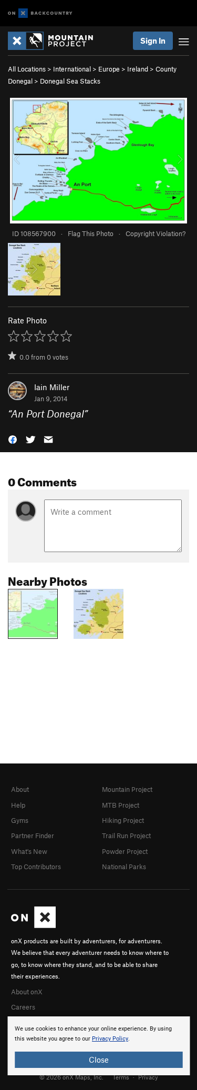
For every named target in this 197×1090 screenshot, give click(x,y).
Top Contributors (36, 866)
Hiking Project (123, 820)
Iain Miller (51, 387)
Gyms (19, 820)
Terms (120, 1077)
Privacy (148, 1077)
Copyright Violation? (155, 233)
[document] (98, 1046)
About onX (27, 991)
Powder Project (125, 851)
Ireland (137, 69)
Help (18, 805)
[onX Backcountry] (40, 13)
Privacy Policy (110, 1038)
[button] (12, 439)
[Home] (55, 41)
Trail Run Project (126, 835)
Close (99, 1059)
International (72, 69)
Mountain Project (127, 789)
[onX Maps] (33, 925)
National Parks (124, 866)
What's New (29, 851)
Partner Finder (32, 835)
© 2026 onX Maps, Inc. (71, 1077)
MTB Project (120, 805)
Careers (23, 1007)
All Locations (27, 69)
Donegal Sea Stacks (70, 81)
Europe (109, 69)
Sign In (152, 40)
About (20, 789)
